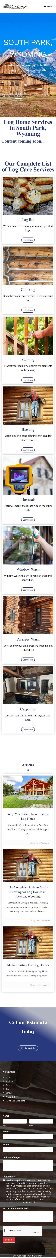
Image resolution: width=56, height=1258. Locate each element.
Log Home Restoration (41, 843)
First (5, 1125)
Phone (6, 1144)
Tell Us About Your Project (16, 1208)
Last (31, 1125)
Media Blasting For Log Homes (28, 965)
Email (6, 1131)
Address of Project (12, 1157)
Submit (8, 1240)
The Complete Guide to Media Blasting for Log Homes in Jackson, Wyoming (28, 891)
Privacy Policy (32, 1199)
